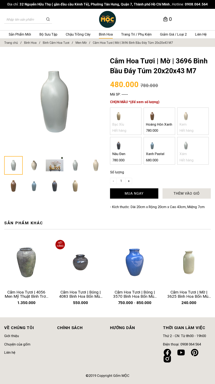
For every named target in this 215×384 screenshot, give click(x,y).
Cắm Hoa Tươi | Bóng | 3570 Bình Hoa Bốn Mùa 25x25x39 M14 (134, 296)
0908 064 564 (190, 344)
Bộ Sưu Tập (48, 34)
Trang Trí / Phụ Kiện (136, 34)
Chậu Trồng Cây (78, 34)
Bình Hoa (106, 34)
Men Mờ (81, 43)
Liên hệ (9, 352)
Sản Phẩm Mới (20, 34)
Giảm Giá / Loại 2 (173, 34)
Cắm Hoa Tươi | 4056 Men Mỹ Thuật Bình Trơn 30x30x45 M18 (26, 296)
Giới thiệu (11, 336)
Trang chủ (11, 43)
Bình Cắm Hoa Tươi (56, 43)
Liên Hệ (201, 34)
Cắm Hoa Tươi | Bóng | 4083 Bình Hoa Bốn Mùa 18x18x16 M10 (80, 296)
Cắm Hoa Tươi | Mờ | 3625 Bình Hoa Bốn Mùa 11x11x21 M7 (188, 296)
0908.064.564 (196, 4)
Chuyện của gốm (17, 344)
